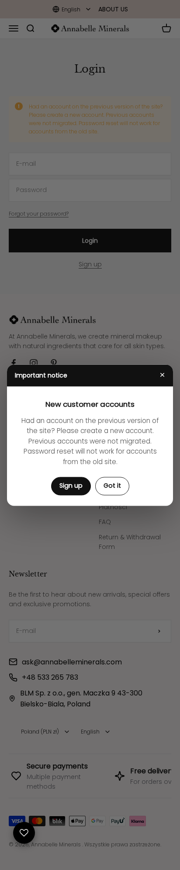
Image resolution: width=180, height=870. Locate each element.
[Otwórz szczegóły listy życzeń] (24, 833)
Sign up (71, 486)
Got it (112, 486)
